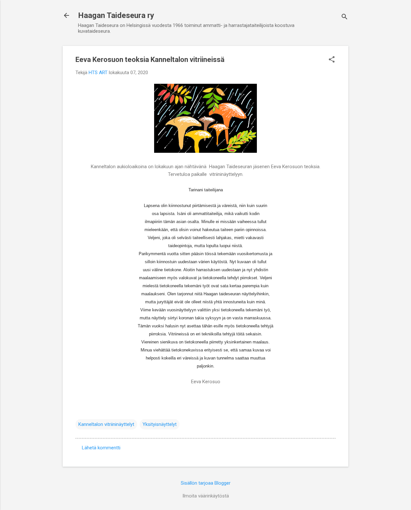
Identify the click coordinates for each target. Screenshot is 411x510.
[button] (332, 60)
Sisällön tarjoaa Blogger (206, 483)
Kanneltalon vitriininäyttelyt (106, 424)
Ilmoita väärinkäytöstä (205, 496)
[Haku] (344, 17)
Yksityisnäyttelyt (160, 424)
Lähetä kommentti (101, 448)
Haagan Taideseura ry (116, 15)
